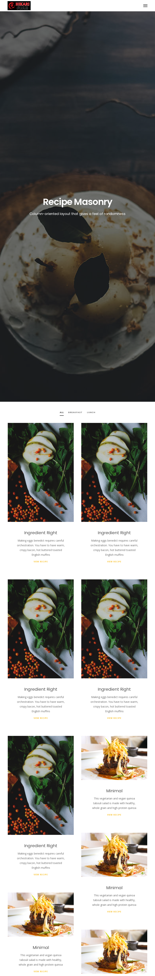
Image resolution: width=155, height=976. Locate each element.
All (62, 412)
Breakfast (75, 412)
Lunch (91, 412)
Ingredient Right (40, 533)
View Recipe (41, 561)
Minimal (114, 791)
